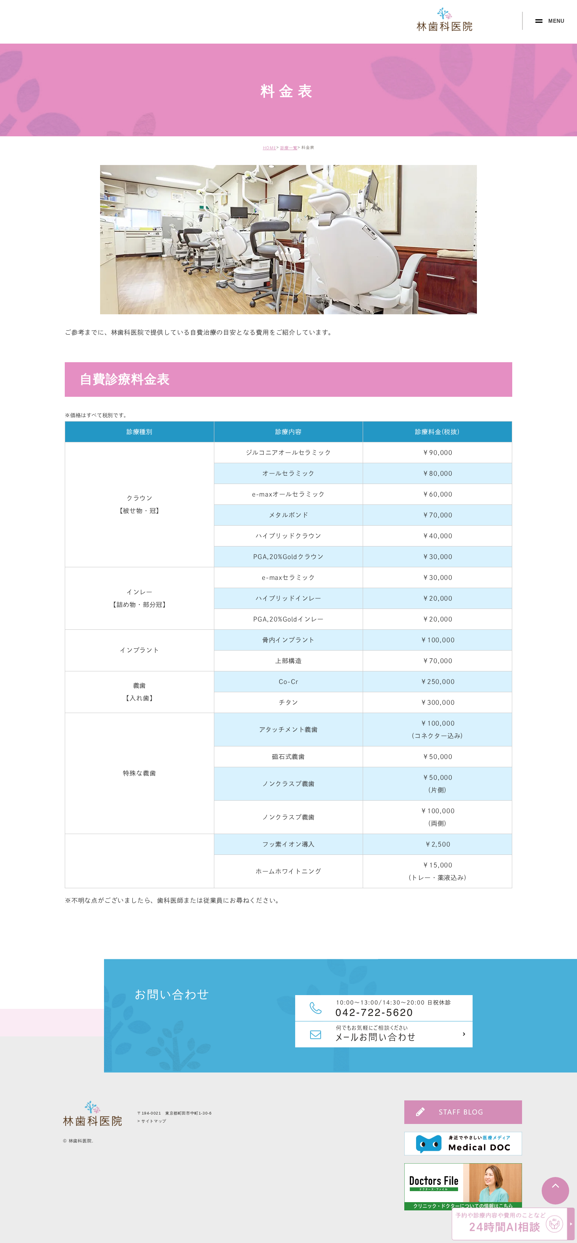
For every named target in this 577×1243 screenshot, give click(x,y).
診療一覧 (289, 148)
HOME (269, 148)
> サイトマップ (151, 1121)
